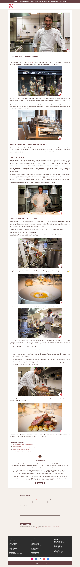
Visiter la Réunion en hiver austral (59, 552)
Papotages (60, 5)
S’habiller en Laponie (12, 544)
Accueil (18, 5)
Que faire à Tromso (12, 550)
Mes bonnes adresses (52, 5)
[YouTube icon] (44, 483)
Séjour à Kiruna (11, 549)
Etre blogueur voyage (24, 1)
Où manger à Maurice (35, 548)
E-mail (35, 499)
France (30, 5)
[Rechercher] (71, 1)
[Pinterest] (44, 559)
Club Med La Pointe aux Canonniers (37, 550)
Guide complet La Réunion (58, 541)
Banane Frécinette (17, 446)
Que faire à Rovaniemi (13, 547)
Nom (21, 499)
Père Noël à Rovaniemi (13, 548)
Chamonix (30, 62)
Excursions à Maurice (35, 544)
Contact (41, 1)
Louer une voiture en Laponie (14, 545)
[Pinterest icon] (42, 483)
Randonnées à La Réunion (58, 543)
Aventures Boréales (54, 1)
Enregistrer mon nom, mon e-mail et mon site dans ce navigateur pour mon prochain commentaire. (38, 517)
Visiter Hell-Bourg (57, 545)
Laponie (35, 5)
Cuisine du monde (41, 5)
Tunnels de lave (56, 550)
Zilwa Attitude (33, 549)
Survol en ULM (56, 548)
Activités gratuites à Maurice (36, 545)
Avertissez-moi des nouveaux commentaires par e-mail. (32, 520)
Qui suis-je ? (16, 1)
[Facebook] (36, 559)
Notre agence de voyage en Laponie (15, 553)
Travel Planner (63, 1)
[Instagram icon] (40, 483)
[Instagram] (32, 559)
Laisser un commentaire (25, 524)
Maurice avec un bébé (35, 552)
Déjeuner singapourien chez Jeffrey (21, 449)
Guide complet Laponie (13, 540)
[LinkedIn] (40, 559)
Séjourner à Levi (12, 552)
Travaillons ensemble (34, 1)
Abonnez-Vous (47, 1)
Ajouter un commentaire (24, 505)
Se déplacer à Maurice (35, 543)
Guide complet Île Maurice (36, 540)
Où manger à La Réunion (58, 547)
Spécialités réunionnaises (58, 546)
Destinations (24, 5)
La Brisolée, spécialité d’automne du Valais (22, 451)
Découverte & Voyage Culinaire (26, 59)
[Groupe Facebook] (48, 559)
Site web (49, 499)
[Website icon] (38, 483)
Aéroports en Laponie (13, 543)
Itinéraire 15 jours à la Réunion (59, 542)
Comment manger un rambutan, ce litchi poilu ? (24, 447)
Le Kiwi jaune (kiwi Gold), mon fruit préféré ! (23, 444)
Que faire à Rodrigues (35, 553)
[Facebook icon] (35, 483)
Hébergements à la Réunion (58, 551)
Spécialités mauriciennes (35, 547)
